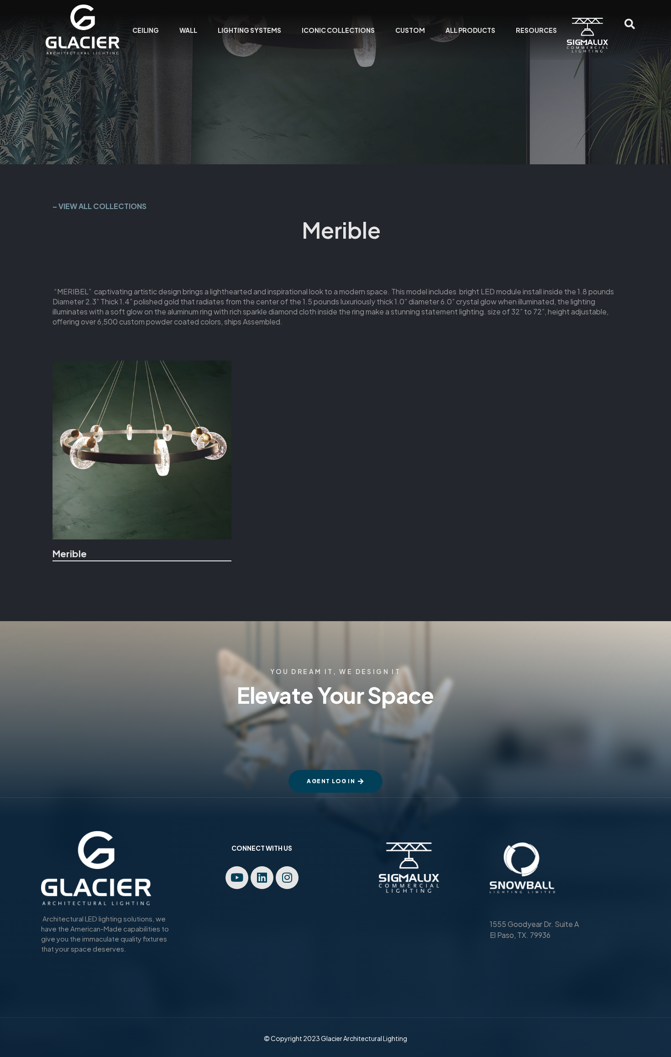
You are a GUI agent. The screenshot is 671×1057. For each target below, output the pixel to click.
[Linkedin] (262, 877)
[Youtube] (236, 877)
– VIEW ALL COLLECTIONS (99, 206)
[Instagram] (287, 877)
